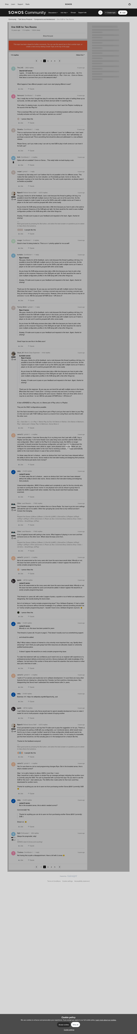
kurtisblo (20, 254)
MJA (18, 157)
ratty (19, 471)
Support (20, 4)
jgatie (19, 580)
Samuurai (20, 95)
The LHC (20, 68)
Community (12, 19)
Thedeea (20, 852)
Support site (82, 12)
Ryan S (19, 192)
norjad (19, 171)
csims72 (20, 434)
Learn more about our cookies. (105, 1020)
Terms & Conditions (54, 881)
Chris (19, 503)
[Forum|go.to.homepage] (27, 12)
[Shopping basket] (129, 4)
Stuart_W (20, 353)
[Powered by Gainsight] (68, 876)
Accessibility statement (82, 881)
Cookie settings (67, 881)
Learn (13, 4)
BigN (18, 833)
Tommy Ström (22, 307)
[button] (110, 12)
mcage (19, 240)
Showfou (20, 129)
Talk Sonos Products (25, 19)
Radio (28, 4)
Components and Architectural (44, 19)
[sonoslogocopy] (68, 4)
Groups (73, 12)
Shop (7, 4)
